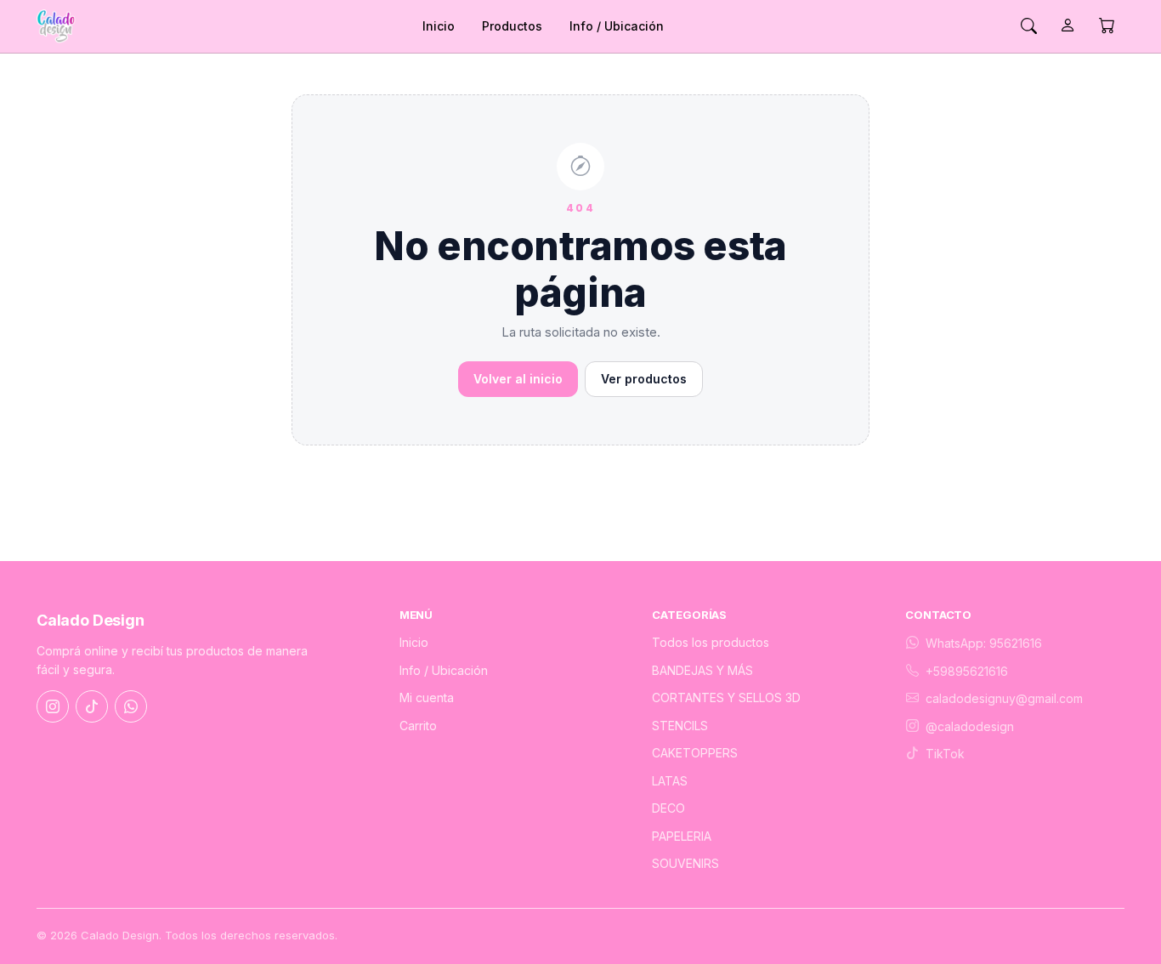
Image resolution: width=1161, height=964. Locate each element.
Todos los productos (710, 642)
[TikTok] (92, 706)
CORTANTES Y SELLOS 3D (726, 697)
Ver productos (644, 378)
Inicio (438, 26)
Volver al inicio (518, 378)
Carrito (418, 725)
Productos (512, 26)
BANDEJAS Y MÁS (702, 670)
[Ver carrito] (1106, 26)
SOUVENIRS (685, 863)
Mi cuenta (426, 697)
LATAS (670, 781)
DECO (668, 808)
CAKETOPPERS (695, 753)
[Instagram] (53, 706)
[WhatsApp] (131, 706)
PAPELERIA (681, 836)
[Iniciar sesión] (1067, 26)
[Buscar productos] (1028, 26)
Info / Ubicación (616, 26)
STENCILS (680, 725)
